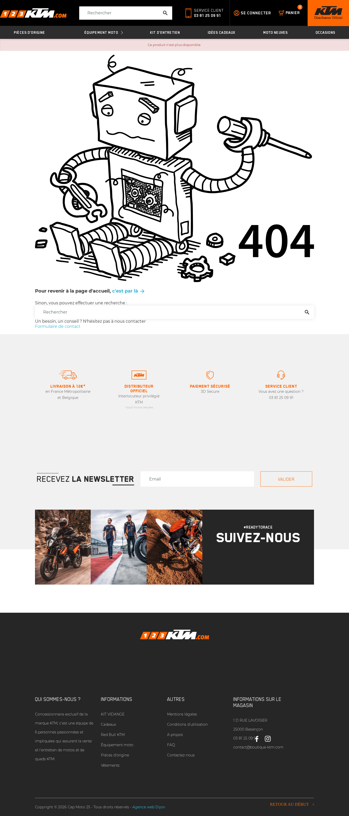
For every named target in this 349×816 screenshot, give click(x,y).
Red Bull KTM (113, 734)
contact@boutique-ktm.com (258, 747)
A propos (175, 734)
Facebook (256, 737)
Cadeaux (108, 724)
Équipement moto (117, 745)
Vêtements (110, 765)
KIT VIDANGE (112, 714)
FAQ (171, 745)
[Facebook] (265, 561)
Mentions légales (182, 714)
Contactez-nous (181, 755)
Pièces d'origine (115, 755)
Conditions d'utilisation (187, 724)
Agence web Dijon (148, 807)
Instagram (268, 737)
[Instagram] (251, 561)
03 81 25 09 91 (207, 15)
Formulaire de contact (57, 326)
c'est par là (128, 291)
